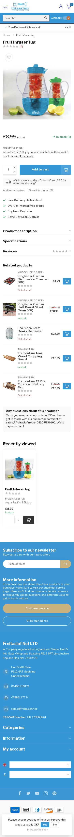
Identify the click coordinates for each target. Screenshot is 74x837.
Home (6, 35)
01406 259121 (20, 686)
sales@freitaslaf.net (19, 422)
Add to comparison (14, 190)
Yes (45, 825)
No (55, 825)
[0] (69, 6)
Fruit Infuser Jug (25, 35)
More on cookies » (37, 829)
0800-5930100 (46, 422)
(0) (21, 46)
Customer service (37, 608)
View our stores (37, 621)
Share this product (39, 190)
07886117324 (20, 697)
